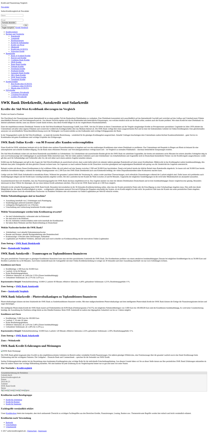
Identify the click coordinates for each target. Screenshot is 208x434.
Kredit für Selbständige (20, 43)
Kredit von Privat (17, 45)
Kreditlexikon (11, 413)
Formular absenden (8, 23)
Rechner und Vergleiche (15, 34)
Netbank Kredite (17, 66)
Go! (26, 25)
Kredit (22, 28)
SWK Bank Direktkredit (28, 243)
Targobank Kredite (18, 79)
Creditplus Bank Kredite (20, 60)
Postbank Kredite (17, 71)
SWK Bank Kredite (18, 77)
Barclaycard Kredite (18, 58)
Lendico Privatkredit (19, 97)
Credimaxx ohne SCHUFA (21, 86)
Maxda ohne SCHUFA (20, 88)
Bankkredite (10, 53)
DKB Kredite (16, 62)
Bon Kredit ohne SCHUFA (21, 84)
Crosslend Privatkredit (19, 95)
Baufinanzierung (17, 41)
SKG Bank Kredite (18, 75)
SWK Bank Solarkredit (27, 335)
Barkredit (9, 423)
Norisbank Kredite (18, 69)
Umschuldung (11, 425)
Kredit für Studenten (13, 404)
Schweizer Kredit (17, 51)
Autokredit (15, 38)
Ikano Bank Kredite (18, 64)
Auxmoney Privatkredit (20, 92)
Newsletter (5, 7)
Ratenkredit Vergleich (19, 248)
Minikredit (15, 47)
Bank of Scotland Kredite (20, 56)
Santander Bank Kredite (20, 73)
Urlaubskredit (11, 427)
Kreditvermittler (12, 82)
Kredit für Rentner (13, 402)
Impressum (42, 431)
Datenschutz (32, 431)
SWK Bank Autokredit (27, 286)
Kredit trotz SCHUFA (19, 49)
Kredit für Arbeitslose (14, 400)
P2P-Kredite (10, 90)
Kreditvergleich (12, 32)
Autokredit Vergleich (18, 291)
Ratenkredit (15, 36)
